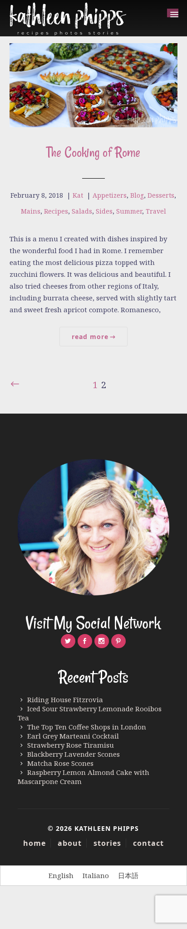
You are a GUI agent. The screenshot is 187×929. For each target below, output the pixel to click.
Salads (82, 211)
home (34, 843)
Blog (137, 195)
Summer (129, 211)
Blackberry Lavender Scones (73, 754)
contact (148, 843)
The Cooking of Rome (93, 152)
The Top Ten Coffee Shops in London (86, 726)
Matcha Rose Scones (60, 763)
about (70, 843)
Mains (30, 211)
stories (107, 843)
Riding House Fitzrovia (65, 699)
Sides (104, 211)
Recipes (56, 211)
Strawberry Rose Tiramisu (70, 744)
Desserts (161, 195)
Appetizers (110, 195)
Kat (78, 195)
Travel (156, 211)
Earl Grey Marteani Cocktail (73, 735)
